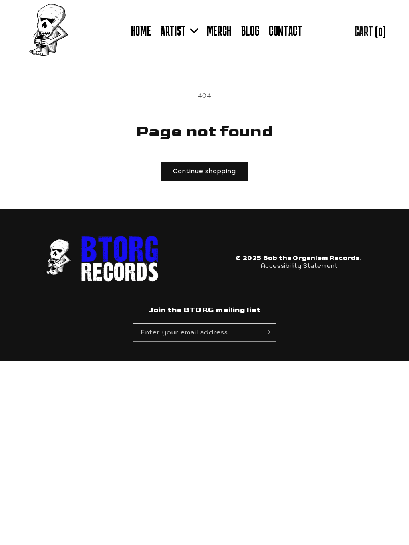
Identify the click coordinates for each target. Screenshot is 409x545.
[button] (179, 31)
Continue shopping (204, 171)
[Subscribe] (267, 332)
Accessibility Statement (299, 265)
